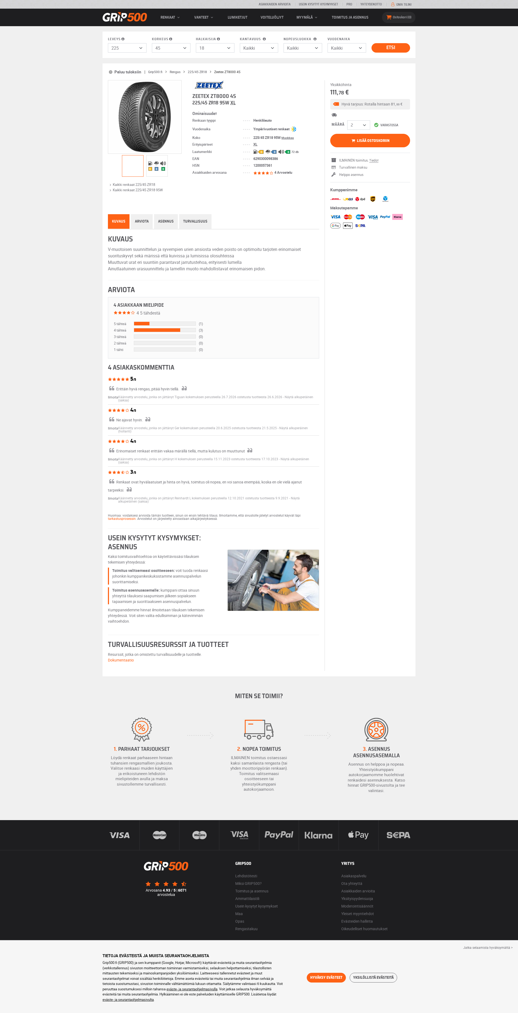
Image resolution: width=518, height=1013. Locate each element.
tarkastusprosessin (122, 518)
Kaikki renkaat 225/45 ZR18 (134, 184)
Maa (239, 913)
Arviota (142, 221)
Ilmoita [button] (113, 397)
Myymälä (305, 17)
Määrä (338, 125)
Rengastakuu (246, 928)
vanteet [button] (201, 17)
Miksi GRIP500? (248, 883)
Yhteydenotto (371, 4)
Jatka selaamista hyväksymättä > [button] (488, 947)
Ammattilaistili (247, 898)
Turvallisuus (195, 221)
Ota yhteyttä (351, 883)
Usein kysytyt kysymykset (318, 4)
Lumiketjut (237, 17)
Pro (349, 4)
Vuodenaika (339, 39)
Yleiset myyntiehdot (357, 913)
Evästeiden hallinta (357, 921)
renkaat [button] (168, 17)
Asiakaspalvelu (353, 875)
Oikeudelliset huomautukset (364, 928)
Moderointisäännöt (357, 906)
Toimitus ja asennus (350, 17)
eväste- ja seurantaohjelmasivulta (128, 999)
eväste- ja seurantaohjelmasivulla (191, 989)
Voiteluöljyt (272, 17)
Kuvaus (118, 221)
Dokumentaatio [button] (121, 660)
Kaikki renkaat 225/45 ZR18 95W (138, 189)
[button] (370, 104)
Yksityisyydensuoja (357, 898)
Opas (239, 921)
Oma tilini (403, 4)
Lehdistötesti (246, 875)
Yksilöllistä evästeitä (373, 978)
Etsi (390, 47)
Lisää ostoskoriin (373, 141)
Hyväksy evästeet (326, 978)
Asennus (166, 221)
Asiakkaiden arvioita (275, 4)
